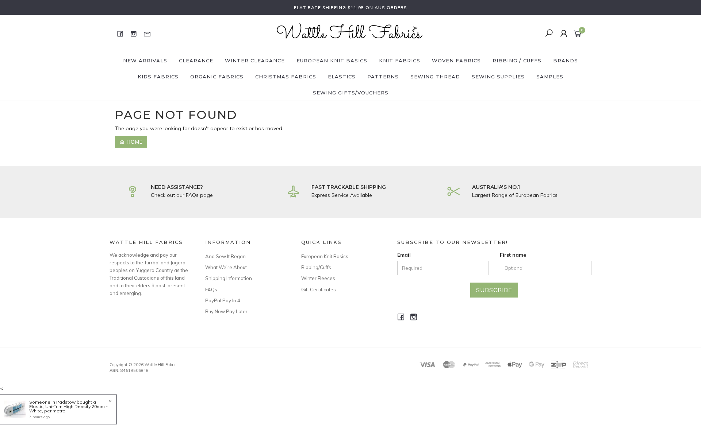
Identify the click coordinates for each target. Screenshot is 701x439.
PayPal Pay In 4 (222, 300)
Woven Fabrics (456, 60)
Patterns (383, 76)
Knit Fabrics (399, 60)
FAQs (211, 289)
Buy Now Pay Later (226, 311)
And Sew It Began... (227, 256)
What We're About (226, 267)
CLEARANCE (196, 60)
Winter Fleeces (318, 278)
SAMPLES (549, 76)
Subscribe (494, 290)
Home (134, 142)
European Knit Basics (331, 60)
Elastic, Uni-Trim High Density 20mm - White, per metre (68, 408)
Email (404, 255)
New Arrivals (145, 60)
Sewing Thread (435, 76)
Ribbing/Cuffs (316, 267)
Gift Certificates (318, 289)
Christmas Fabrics (285, 76)
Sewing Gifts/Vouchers (350, 93)
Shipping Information (228, 278)
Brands (565, 60)
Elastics (342, 76)
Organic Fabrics (217, 76)
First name (513, 255)
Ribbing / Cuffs (517, 60)
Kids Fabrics (158, 76)
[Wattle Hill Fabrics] (350, 33)
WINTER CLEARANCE (255, 60)
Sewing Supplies (498, 76)
